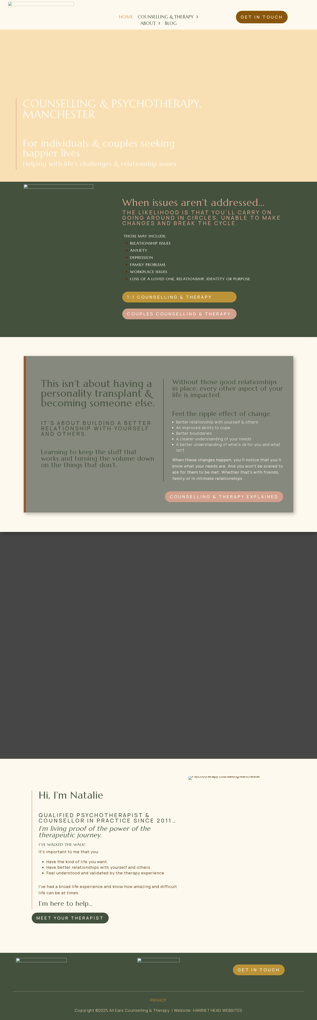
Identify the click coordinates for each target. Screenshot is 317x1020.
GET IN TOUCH (262, 17)
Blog (171, 24)
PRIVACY (158, 1000)
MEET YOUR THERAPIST (70, 918)
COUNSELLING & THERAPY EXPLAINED (224, 497)
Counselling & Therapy (166, 17)
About (148, 24)
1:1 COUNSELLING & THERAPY (169, 297)
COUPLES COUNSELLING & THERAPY (179, 314)
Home (126, 17)
